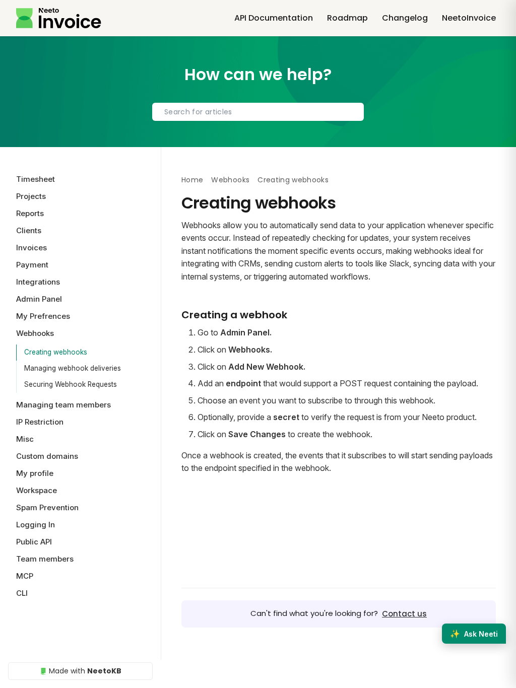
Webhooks (230, 180)
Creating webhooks (55, 352)
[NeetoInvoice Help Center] (58, 18)
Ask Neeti (474, 634)
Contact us (404, 613)
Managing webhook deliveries (72, 368)
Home (192, 180)
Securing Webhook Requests (70, 384)
